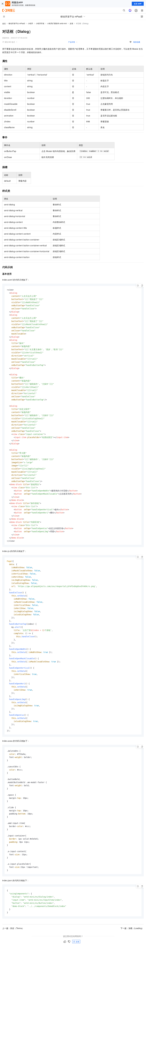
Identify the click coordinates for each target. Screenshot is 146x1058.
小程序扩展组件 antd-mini (57, 23)
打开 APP (137, 3)
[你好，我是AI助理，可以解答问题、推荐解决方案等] (130, 10)
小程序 (30, 23)
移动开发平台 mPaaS (17, 23)
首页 (4, 23)
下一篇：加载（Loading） (132, 928)
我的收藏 (136, 42)
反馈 (71, 23)
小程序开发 (40, 23)
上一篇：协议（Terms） (13, 928)
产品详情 (71, 42)
